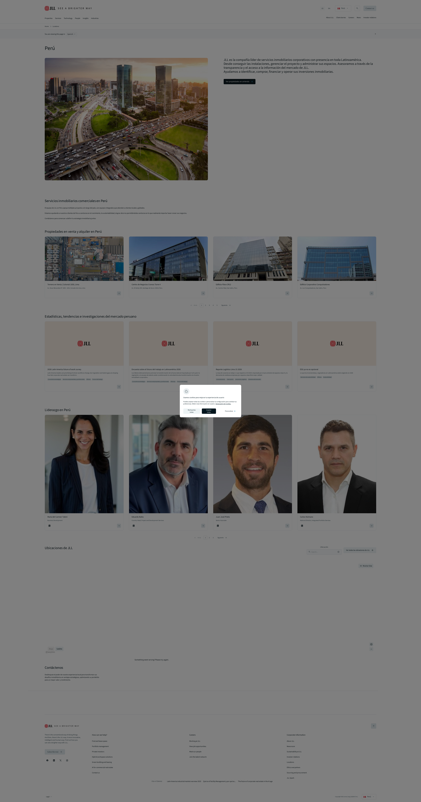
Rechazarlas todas (192, 411)
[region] (210, 401)
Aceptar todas (208, 411)
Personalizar (230, 411)
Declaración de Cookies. (223, 404)
